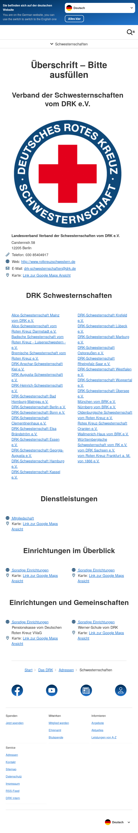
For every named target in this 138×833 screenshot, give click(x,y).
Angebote (97, 723)
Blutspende (56, 737)
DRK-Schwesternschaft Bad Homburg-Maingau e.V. (34, 398)
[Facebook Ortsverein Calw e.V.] (17, 690)
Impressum (13, 783)
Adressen (12, 755)
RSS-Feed (12, 791)
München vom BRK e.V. (97, 401)
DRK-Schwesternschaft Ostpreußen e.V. (96, 350)
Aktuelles (97, 730)
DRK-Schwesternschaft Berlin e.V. (39, 406)
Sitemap (11, 769)
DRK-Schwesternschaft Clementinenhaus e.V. (30, 420)
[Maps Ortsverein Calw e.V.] (120, 690)
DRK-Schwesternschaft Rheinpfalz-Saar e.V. (96, 361)
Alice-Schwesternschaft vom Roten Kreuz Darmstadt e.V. (34, 328)
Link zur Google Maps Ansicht (47, 275)
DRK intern (13, 798)
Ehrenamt (55, 730)
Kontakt (10, 762)
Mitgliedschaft (22, 518)
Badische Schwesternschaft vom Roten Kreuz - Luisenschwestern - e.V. (39, 342)
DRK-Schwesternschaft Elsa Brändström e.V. (34, 431)
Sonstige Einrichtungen (30, 570)
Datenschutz (14, 776)
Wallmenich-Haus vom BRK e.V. (103, 433)
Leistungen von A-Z (103, 737)
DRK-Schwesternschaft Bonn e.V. (38, 412)
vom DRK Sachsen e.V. (96, 450)
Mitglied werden (59, 723)
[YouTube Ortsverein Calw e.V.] (52, 690)
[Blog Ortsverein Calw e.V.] (86, 690)
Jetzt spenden (15, 723)
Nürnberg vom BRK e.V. (97, 406)
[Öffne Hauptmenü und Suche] (130, 32)
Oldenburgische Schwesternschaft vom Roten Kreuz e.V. (105, 415)
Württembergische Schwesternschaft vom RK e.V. (102, 442)
